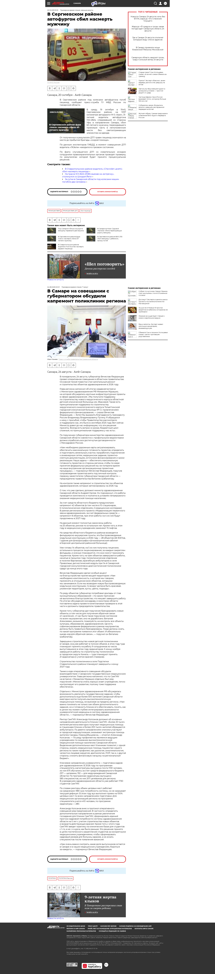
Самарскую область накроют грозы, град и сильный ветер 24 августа (148, 59)
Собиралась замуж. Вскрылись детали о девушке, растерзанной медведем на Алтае (151, 107)
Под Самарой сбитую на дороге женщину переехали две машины (71, 230)
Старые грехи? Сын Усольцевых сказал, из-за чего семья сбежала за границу (152, 74)
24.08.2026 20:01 (53, 287)
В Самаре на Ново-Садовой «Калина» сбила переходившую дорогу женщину (109, 231)
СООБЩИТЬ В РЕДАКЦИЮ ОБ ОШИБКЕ (112, 931)
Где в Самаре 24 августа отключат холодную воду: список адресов (147, 39)
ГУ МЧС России (53, 82)
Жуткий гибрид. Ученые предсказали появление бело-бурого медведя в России (153, 115)
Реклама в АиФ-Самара (76, 928)
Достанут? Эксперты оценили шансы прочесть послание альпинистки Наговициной (153, 301)
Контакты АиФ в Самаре (144, 928)
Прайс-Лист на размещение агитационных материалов (110, 928)
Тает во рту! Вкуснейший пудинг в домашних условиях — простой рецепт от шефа (152, 91)
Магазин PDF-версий (108, 926)
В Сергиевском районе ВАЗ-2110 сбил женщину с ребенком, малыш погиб (109, 239)
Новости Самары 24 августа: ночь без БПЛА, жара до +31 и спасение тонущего (148, 19)
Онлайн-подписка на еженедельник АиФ (135, 926)
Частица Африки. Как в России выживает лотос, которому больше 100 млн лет (152, 99)
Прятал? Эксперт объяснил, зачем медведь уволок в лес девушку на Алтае (152, 82)
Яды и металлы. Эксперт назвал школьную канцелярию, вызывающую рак (151, 326)
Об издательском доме (76, 926)
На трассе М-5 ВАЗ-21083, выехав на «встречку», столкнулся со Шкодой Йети (88, 175)
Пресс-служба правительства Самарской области (78, 359)
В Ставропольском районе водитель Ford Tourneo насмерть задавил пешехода (71, 247)
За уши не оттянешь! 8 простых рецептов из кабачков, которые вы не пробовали (153, 310)
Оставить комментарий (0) (107, 192)
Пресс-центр (93, 926)
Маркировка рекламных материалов (81, 931)
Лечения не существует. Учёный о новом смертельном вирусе (152, 317)
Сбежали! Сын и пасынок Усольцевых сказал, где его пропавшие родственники (153, 334)
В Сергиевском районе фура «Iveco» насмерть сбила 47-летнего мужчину (69, 239)
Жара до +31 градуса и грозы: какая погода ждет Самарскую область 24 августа (148, 29)
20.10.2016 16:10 (52, 10)
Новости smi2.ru (55, 279)
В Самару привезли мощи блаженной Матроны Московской (147, 49)
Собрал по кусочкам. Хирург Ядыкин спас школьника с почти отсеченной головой (153, 293)
